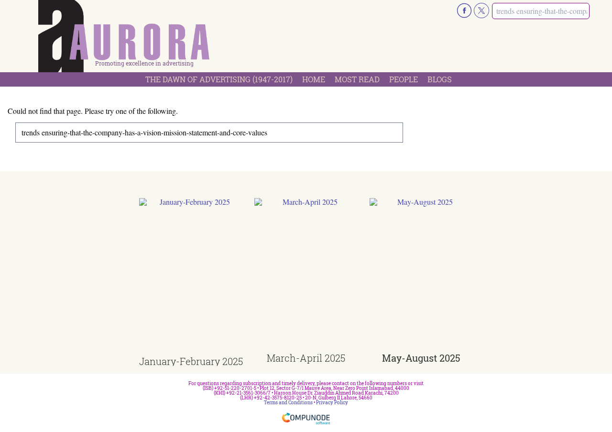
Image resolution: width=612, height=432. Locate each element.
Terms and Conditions (288, 402)
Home (313, 79)
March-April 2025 (306, 358)
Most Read (357, 79)
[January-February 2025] (191, 277)
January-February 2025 (191, 361)
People (403, 79)
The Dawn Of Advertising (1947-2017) (219, 79)
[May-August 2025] (421, 275)
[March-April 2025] (306, 275)
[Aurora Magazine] (124, 39)
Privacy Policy (332, 402)
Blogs (439, 79)
